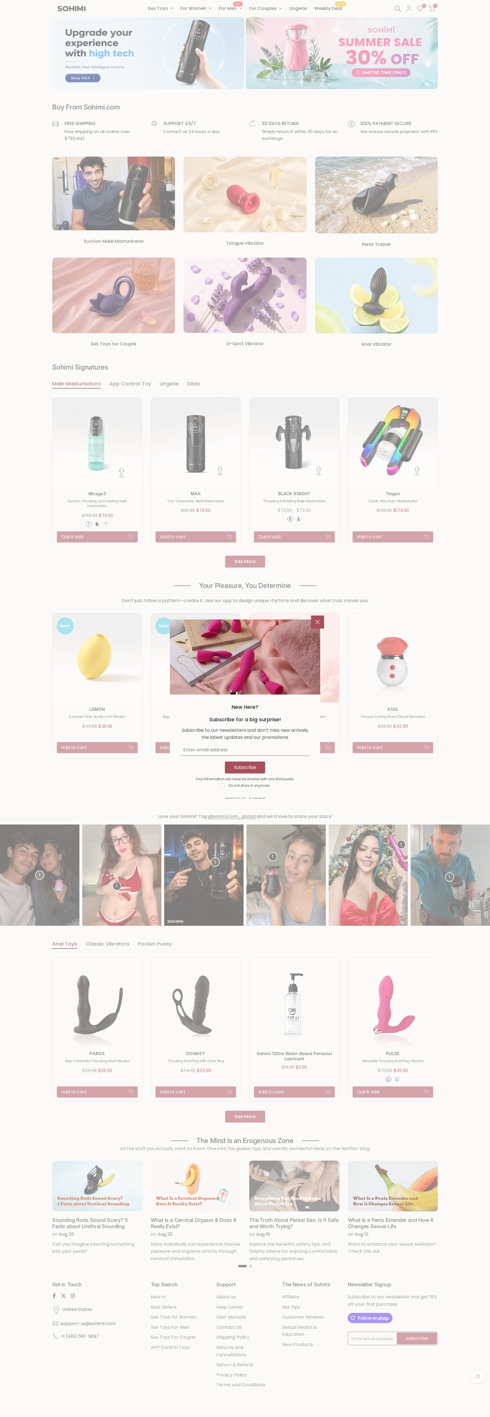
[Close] (317, 622)
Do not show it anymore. (249, 785)
